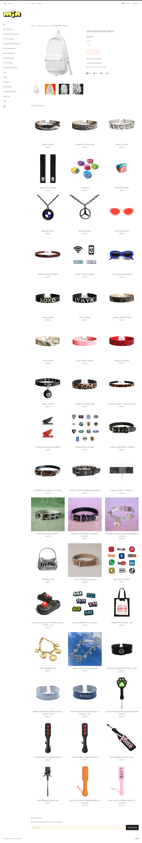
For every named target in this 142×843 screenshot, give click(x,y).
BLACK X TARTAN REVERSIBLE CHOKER (85, 490)
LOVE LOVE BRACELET (47, 668)
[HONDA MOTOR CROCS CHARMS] (48, 428)
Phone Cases (8, 63)
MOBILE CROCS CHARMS (84, 274)
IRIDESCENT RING (122, 188)
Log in (33, 3)
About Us (6, 96)
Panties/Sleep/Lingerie (11, 34)
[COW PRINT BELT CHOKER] (48, 514)
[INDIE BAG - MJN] (48, 560)
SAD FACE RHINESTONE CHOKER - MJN (122, 668)
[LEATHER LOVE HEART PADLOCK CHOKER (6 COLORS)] (122, 514)
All (4, 24)
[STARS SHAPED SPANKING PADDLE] (48, 738)
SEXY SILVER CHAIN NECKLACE (85, 668)
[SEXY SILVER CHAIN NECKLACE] (85, 649)
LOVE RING (85, 188)
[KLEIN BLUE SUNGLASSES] (122, 255)
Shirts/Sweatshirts (9, 48)
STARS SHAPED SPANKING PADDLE (48, 757)
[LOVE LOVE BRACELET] (48, 649)
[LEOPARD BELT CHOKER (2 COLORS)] (48, 471)
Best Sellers (7, 87)
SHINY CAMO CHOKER (84, 361)
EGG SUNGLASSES (122, 231)
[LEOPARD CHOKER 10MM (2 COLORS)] (122, 385)
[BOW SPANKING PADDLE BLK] (48, 781)
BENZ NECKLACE (84, 231)
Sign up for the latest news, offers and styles (46, 822)
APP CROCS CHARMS (122, 579)
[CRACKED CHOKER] (122, 341)
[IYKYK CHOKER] (85, 298)
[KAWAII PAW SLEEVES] (48, 168)
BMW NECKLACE (48, 231)
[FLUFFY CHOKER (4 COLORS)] (85, 560)
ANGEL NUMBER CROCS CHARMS (85, 622)
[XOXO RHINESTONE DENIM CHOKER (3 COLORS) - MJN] (85, 692)
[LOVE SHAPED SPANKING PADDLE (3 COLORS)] (122, 781)
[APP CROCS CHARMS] (122, 560)
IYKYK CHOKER (85, 317)
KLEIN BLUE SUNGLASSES (122, 274)
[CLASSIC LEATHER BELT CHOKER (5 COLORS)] (85, 514)
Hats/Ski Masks (8, 58)
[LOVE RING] (85, 168)
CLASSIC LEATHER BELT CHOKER (121, 447)
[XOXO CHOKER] (48, 298)
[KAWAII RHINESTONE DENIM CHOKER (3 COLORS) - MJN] (48, 692)
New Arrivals (7, 29)
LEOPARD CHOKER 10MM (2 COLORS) (122, 404)
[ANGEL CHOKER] (122, 125)
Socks (5, 77)
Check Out (135, 3)
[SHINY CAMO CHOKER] (85, 341)
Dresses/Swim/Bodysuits (12, 43)
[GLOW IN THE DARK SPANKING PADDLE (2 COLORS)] (85, 781)
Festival (6, 82)
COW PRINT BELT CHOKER (48, 533)
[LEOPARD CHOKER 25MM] (85, 385)
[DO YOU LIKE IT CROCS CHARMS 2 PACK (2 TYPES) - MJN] (48, 603)
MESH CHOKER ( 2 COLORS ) (122, 490)
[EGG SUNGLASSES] (122, 212)
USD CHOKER (48, 361)
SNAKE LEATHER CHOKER (48, 274)
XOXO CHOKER (47, 317)
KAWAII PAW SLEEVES (48, 188)
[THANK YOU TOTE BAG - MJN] (122, 603)
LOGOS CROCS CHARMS (85, 447)
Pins (4, 72)
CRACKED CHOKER (122, 361)
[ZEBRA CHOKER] (48, 125)
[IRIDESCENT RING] (122, 168)
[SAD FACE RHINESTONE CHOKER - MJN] (122, 649)
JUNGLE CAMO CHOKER (122, 317)
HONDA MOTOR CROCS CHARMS (48, 447)
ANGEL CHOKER (122, 144)
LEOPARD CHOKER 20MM (84, 144)
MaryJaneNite (17, 838)
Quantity (89, 41)
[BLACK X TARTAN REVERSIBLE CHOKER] (85, 471)
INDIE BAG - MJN (48, 579)
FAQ (4, 101)
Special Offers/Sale (10, 91)
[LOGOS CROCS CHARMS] (85, 428)
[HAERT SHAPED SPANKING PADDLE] (85, 738)
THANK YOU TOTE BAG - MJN (122, 622)
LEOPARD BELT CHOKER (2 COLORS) (48, 490)
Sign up (39, 3)
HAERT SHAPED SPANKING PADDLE (85, 757)
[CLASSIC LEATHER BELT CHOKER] (122, 428)
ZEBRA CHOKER (48, 144)
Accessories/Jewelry (10, 67)
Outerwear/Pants (9, 53)
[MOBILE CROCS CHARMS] (85, 255)
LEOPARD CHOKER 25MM (84, 404)
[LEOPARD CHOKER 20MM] (85, 125)
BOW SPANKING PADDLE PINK (122, 757)
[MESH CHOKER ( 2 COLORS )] (122, 471)
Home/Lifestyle (8, 39)
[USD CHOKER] (48, 341)
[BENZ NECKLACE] (85, 212)
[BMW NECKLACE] (48, 212)
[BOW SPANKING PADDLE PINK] (122, 738)
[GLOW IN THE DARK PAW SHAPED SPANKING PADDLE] (122, 692)
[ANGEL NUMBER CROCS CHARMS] (85, 603)
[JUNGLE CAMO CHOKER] (122, 298)
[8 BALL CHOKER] (48, 385)
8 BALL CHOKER (48, 404)
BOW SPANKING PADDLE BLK (48, 800)
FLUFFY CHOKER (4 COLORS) (85, 579)
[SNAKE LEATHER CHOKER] (48, 255)
